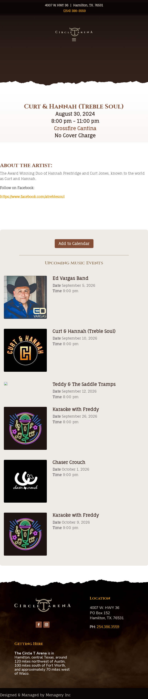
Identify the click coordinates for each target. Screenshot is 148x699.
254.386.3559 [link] (108, 626)
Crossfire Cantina (75, 128)
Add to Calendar (74, 243)
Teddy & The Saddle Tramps (84, 384)
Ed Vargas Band (70, 278)
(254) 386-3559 (74, 11)
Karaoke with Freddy (76, 409)
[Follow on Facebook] (39, 625)
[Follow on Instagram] (46, 625)
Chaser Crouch (69, 462)
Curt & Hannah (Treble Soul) (84, 331)
